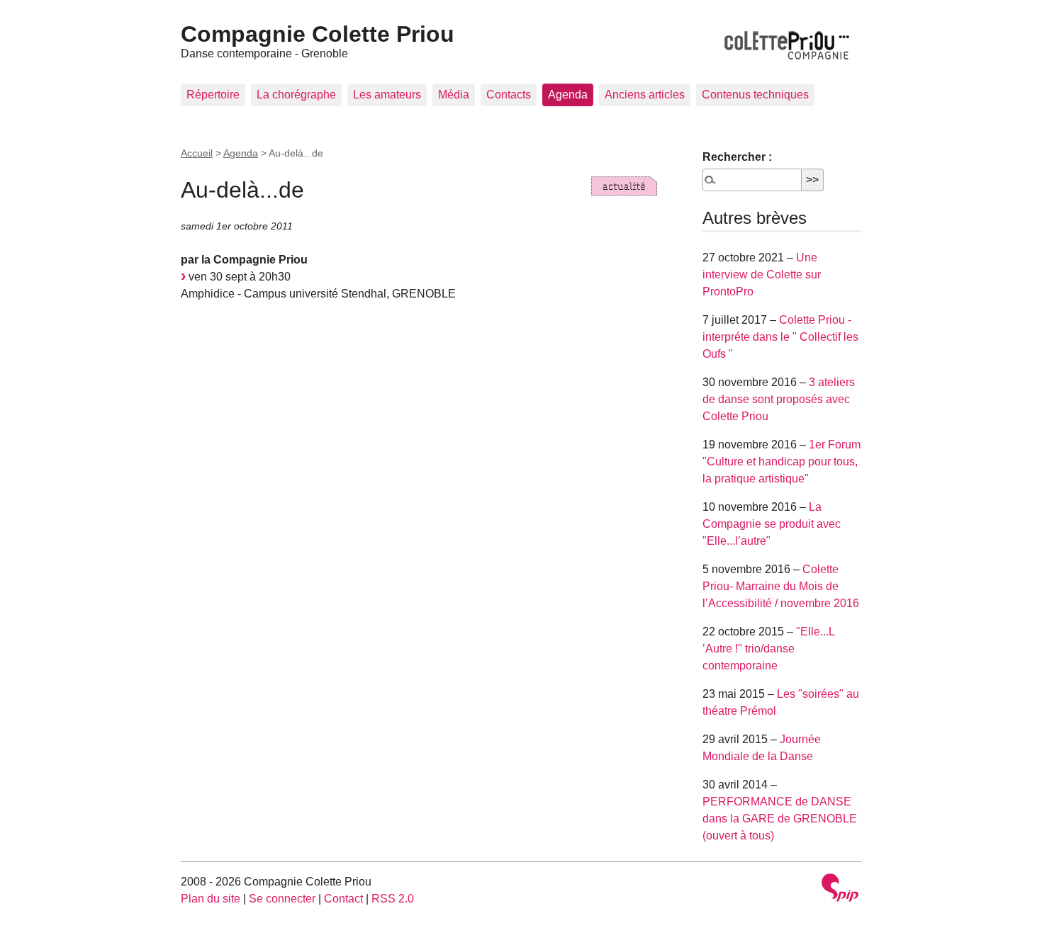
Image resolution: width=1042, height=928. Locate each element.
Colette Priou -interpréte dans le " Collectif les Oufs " (780, 337)
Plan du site (210, 899)
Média (453, 95)
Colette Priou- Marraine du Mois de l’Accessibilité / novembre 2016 (780, 586)
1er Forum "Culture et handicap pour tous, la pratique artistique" (781, 461)
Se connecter (282, 899)
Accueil (197, 153)
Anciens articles (645, 95)
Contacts (508, 95)
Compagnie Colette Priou (317, 34)
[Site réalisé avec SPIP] (840, 889)
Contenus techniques (755, 95)
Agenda (568, 95)
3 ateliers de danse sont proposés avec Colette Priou (778, 399)
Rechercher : (737, 157)
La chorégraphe (296, 95)
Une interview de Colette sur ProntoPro (761, 274)
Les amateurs (387, 95)
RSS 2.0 (392, 899)
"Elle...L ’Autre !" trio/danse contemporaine (768, 649)
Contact (343, 899)
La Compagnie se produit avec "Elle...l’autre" (771, 524)
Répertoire (213, 95)
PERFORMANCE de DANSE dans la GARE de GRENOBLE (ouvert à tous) (779, 819)
